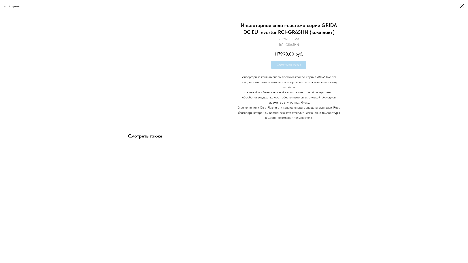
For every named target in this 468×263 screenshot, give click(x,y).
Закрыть (14, 6)
